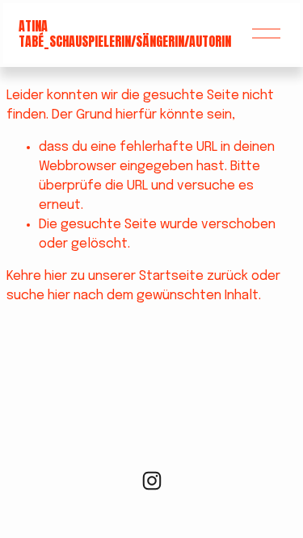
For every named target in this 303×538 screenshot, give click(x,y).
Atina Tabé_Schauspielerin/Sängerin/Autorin (125, 33)
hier (55, 276)
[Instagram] (152, 480)
